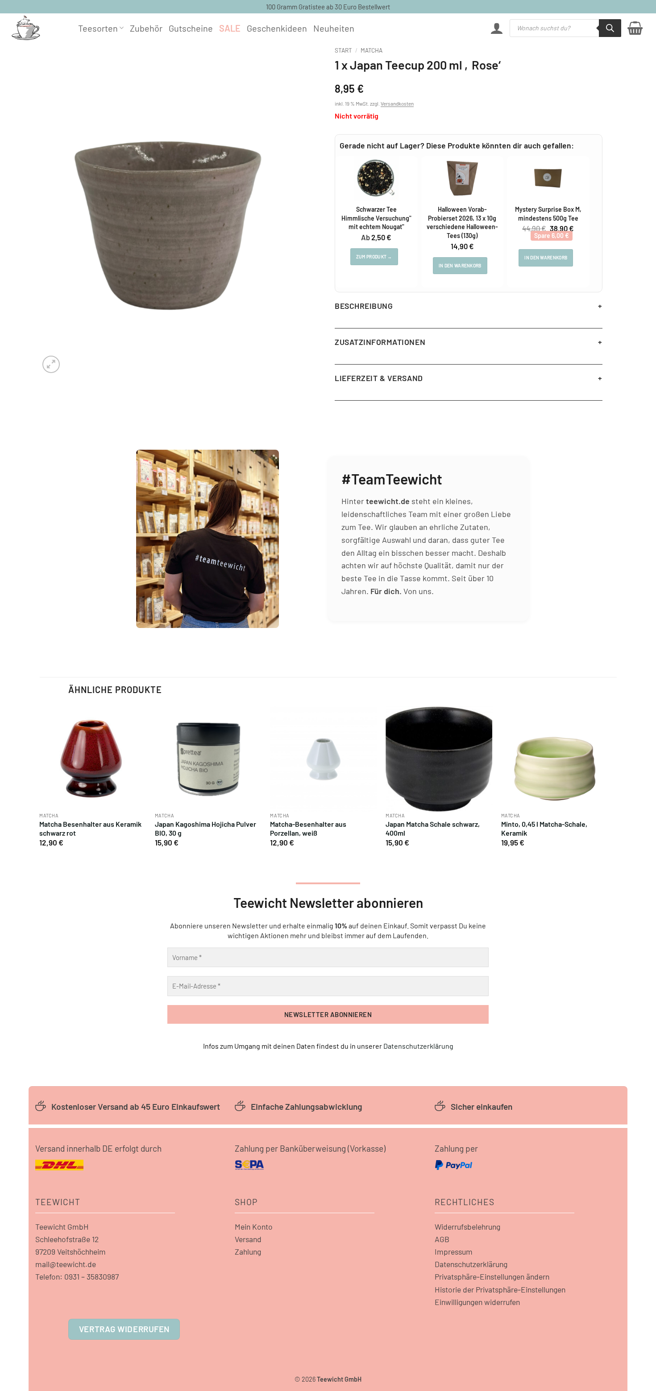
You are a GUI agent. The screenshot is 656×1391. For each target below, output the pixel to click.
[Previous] (40, 779)
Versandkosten (397, 103)
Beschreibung (364, 306)
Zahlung (248, 1251)
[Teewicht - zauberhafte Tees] (38, 27)
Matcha (371, 50)
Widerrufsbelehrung (467, 1226)
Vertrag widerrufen (124, 1329)
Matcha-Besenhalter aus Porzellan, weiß (308, 828)
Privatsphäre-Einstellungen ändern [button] (492, 1276)
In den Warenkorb (460, 265)
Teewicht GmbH (62, 1226)
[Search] (610, 28)
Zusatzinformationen (380, 342)
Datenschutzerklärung (418, 1046)
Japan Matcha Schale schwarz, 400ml (433, 828)
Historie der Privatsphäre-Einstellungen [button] (500, 1289)
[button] (496, 28)
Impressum (454, 1251)
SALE (230, 28)
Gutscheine (191, 28)
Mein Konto (254, 1226)
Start (343, 50)
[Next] (607, 779)
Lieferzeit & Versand (379, 378)
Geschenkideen (277, 28)
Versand (248, 1239)
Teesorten (98, 28)
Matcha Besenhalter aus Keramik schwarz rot (90, 828)
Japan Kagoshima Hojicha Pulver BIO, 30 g (205, 828)
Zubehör (146, 28)
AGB (442, 1239)
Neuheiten (333, 28)
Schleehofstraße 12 (67, 1239)
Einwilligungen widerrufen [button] (477, 1302)
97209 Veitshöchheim (70, 1251)
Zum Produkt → (374, 256)
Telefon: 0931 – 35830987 (77, 1276)
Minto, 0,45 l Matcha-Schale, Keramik (544, 828)
